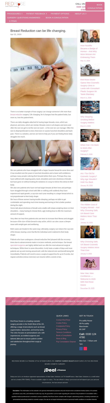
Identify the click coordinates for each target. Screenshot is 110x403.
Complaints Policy (63, 326)
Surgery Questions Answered (23, 18)
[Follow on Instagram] (85, 348)
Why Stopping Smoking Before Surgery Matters (87, 120)
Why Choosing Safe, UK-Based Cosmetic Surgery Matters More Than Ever (89, 246)
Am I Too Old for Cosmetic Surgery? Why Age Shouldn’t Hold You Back (88, 177)
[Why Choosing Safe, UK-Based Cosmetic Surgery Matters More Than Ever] (89, 232)
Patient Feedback (35, 14)
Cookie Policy (61, 323)
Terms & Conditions (63, 332)
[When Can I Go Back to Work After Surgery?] (89, 136)
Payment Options (60, 14)
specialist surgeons (17, 245)
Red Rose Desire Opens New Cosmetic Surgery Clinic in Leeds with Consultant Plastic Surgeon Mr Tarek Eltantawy (89, 87)
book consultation (87, 301)
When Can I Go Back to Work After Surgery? (89, 148)
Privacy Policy (61, 329)
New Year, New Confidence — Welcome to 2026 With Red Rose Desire (87, 279)
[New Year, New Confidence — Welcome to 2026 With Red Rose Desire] (89, 264)
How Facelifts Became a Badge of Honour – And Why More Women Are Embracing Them (88, 51)
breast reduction (16, 114)
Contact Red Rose (63, 320)
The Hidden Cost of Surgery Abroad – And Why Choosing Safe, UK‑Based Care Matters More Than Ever (89, 212)
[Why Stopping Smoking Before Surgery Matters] (89, 107)
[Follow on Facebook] (81, 348)
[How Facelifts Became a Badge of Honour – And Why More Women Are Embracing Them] (89, 36)
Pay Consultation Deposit (66, 342)
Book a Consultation (57, 18)
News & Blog (61, 338)
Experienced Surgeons (24, 301)
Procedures (14, 14)
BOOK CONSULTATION (95, 6)
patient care (46, 301)
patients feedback (65, 301)
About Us (80, 14)
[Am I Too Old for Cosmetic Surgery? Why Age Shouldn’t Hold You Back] (89, 164)
